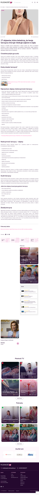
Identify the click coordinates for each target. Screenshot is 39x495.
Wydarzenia (22, 483)
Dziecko (21, 480)
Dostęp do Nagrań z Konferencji (7, 340)
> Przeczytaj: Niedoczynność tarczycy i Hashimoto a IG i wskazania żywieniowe (16, 135)
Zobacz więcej (19, 398)
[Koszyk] (35, 2)
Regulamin (17, 490)
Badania (2, 10)
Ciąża (21, 474)
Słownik (21, 485)
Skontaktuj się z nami (14, 477)
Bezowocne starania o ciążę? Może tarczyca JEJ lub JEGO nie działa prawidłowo (16, 229)
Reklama (12, 475)
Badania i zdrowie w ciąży (25, 248)
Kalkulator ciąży (23, 475)
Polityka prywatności (11, 490)
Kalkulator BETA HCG (24, 477)
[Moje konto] (32, 2)
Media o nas (22, 482)
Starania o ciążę (23, 478)
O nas (12, 474)
